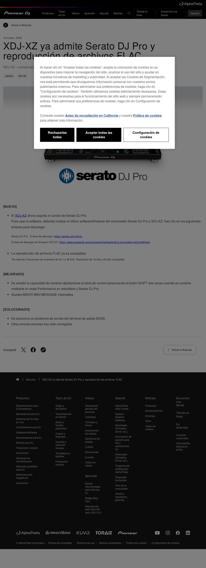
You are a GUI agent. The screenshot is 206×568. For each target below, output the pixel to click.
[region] (104, 103)
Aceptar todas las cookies (98, 134)
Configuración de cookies (146, 134)
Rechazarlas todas (57, 134)
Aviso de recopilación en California (91, 115)
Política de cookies (147, 115)
